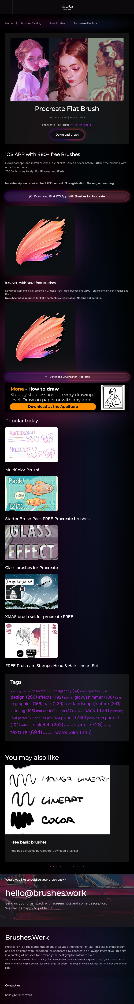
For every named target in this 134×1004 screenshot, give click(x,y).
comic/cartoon (94, 691)
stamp (88, 724)
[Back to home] (67, 7)
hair (54, 703)
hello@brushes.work (45, 893)
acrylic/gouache (22, 691)
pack (96, 710)
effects (50, 697)
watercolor (73, 732)
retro (28, 725)
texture (26, 732)
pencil (73, 717)
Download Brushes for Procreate (70, 376)
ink (68, 704)
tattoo (107, 726)
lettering (22, 710)
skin (68, 725)
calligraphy (66, 691)
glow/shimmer (94, 697)
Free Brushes (77, 117)
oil (78, 711)
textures (48, 733)
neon (64, 711)
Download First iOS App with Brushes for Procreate (69, 196)
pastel (26, 718)
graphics (29, 703)
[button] (9, 7)
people (95, 718)
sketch (50, 724)
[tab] (50, 866)
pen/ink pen (47, 718)
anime (44, 691)
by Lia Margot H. (80, 125)
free (69, 697)
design (23, 697)
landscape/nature (97, 703)
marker (45, 711)
